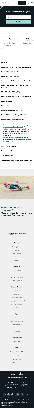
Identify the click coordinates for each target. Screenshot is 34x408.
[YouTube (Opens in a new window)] (22, 351)
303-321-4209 (8, 384)
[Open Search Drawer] (28, 3)
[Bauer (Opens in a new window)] (22, 394)
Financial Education (17, 291)
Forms (13, 374)
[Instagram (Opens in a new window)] (13, 351)
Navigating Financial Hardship (17, 301)
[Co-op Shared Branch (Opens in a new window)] (9, 394)
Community (17, 328)
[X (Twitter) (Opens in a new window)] (16, 351)
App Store (18, 359)
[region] (17, 133)
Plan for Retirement (17, 304)
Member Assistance (17, 277)
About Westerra (17, 324)
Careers (17, 318)
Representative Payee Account (13, 127)
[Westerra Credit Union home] (8, 3)
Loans (17, 257)
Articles (17, 307)
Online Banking (17, 270)
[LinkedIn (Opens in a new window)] (19, 351)
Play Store (18, 363)
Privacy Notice (15, 373)
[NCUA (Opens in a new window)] (18, 394)
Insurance (17, 274)
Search (18, 22)
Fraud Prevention (17, 280)
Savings (17, 250)
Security (6, 373)
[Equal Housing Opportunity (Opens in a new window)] (13, 394)
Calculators (17, 260)
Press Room (17, 331)
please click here (8, 141)
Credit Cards (17, 253)
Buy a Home (17, 294)
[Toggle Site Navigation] (32, 3)
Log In (22, 3)
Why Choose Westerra (17, 321)
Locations (20, 374)
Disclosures (25, 373)
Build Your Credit (17, 297)
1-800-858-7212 (15, 384)
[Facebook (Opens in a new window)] (10, 351)
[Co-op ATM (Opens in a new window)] (5, 394)
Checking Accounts (17, 247)
